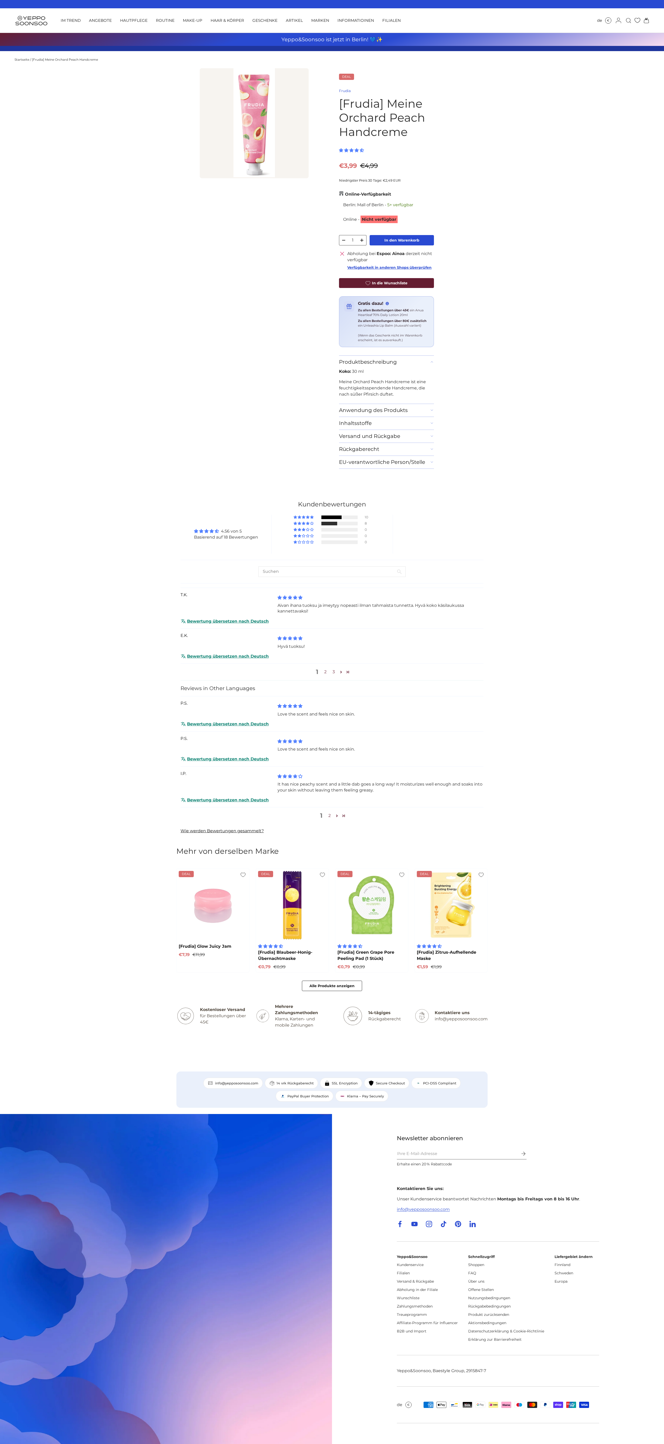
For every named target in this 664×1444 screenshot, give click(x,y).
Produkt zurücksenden (488, 1314)
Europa (561, 1281)
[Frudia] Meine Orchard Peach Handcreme (65, 59)
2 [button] (325, 671)
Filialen (403, 1273)
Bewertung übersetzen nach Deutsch (228, 621)
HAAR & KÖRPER (227, 20)
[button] (644, 20)
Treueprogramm (412, 1314)
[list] (254, 123)
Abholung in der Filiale (417, 1289)
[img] (290, 597)
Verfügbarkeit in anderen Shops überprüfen (389, 267)
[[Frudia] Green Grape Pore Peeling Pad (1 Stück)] (371, 905)
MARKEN (320, 20)
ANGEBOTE (100, 20)
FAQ (472, 1273)
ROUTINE (165, 20)
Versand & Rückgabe (415, 1281)
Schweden (564, 1273)
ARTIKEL (294, 20)
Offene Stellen (481, 1289)
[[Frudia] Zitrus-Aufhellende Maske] (451, 905)
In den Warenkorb (401, 240)
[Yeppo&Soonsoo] (166, 1279)
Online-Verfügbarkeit (368, 194)
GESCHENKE (265, 20)
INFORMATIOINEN (355, 20)
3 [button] (334, 671)
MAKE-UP (192, 20)
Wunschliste (408, 1298)
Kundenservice (410, 1264)
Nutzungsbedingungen (489, 1298)
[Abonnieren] (520, 1154)
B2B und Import (411, 1331)
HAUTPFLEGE (134, 20)
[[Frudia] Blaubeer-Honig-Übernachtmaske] (292, 905)
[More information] (387, 303)
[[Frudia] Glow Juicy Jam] (213, 905)
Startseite (22, 59)
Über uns (476, 1281)
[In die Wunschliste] (243, 875)
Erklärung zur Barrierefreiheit (495, 1339)
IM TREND (71, 20)
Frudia (345, 90)
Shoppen (476, 1264)
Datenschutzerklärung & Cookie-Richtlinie (506, 1331)
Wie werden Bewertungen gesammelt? (222, 830)
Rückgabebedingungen (489, 1306)
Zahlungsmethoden (415, 1306)
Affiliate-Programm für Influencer (427, 1323)
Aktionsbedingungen (487, 1323)
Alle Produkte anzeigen (332, 986)
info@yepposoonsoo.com (423, 1209)
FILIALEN (391, 20)
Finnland (562, 1264)
